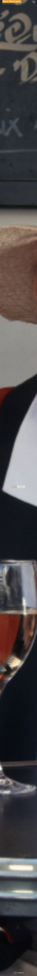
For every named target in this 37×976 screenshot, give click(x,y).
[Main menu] (33, 2)
